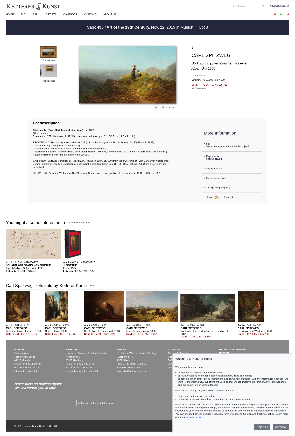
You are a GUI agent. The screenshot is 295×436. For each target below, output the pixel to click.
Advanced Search (279, 5)
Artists (51, 14)
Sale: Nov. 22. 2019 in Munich (140, 27)
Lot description (46, 123)
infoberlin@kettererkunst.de (132, 371)
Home (10, 14)
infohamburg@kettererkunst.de (82, 371)
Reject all (262, 427)
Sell (36, 14)
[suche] (263, 6)
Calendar (70, 14)
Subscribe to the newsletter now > (96, 403)
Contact (90, 14)
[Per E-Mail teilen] (216, 197)
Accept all (281, 427)
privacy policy (193, 417)
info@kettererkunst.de (26, 371)
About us (109, 14)
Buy (23, 14)
